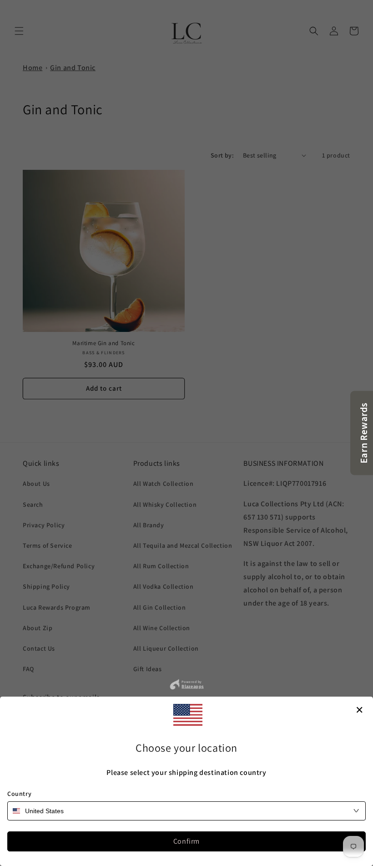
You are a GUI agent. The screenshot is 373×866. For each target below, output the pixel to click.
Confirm (186, 841)
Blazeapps (192, 686)
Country (19, 794)
